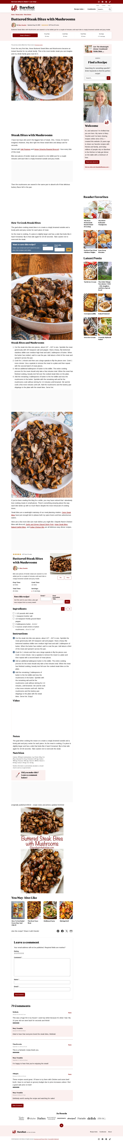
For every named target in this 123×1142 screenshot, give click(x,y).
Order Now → (98, 51)
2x (66, 609)
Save (68, 249)
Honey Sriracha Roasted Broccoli (46, 149)
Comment (18, 957)
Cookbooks (92, 9)
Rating (16, 951)
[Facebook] (102, 2)
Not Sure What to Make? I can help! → (24, 2)
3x (69, 609)
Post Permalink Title (56, 597)
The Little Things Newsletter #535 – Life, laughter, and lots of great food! (104, 286)
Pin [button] (61, 577)
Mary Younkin (22, 25)
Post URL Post (57, 246)
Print (68, 577)
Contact (103, 5)
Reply (70, 1012)
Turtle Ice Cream (90, 282)
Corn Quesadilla (90, 314)
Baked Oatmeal (103, 314)
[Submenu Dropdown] (84, 9)
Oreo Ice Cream (89, 338)
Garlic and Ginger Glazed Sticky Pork (40, 524)
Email (45, 245)
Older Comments (17, 1105)
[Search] (110, 9)
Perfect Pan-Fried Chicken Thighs (90, 251)
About (97, 5)
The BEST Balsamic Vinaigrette (102, 223)
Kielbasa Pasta (49, 921)
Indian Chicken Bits (37, 527)
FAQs (109, 5)
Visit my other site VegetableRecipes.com (97, 167)
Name (16, 979)
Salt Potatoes (25, 149)
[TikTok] (110, 2)
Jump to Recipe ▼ (25, 35)
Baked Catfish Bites (18, 527)
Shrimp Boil (64, 921)
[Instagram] (99, 2)
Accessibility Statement (53, 1139)
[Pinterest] (106, 2)
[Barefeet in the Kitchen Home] (23, 8)
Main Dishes (27, 14)
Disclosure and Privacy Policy (41, 1139)
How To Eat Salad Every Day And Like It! (18, 923)
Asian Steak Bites (61, 524)
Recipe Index (79, 9)
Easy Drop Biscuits (102, 251)
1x (62, 609)
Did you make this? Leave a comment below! (30, 775)
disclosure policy (39, 45)
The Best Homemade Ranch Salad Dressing (88, 224)
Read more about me (92, 162)
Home (13, 14)
